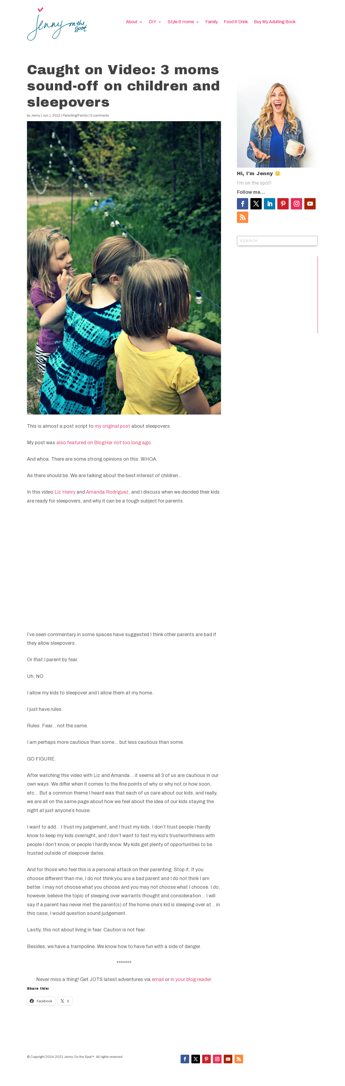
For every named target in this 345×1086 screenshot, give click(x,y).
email (158, 979)
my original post (112, 426)
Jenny (35, 115)
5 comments (99, 115)
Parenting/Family (75, 115)
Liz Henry (64, 492)
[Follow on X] (256, 203)
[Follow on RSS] (242, 217)
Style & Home (181, 22)
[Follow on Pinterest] (283, 203)
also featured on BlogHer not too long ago (103, 442)
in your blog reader (191, 979)
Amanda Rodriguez (107, 492)
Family (211, 22)
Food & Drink (236, 22)
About (131, 22)
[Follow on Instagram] (296, 203)
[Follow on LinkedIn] (269, 203)
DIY (152, 22)
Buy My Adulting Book (275, 22)
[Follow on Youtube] (310, 203)
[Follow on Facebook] (242, 203)
